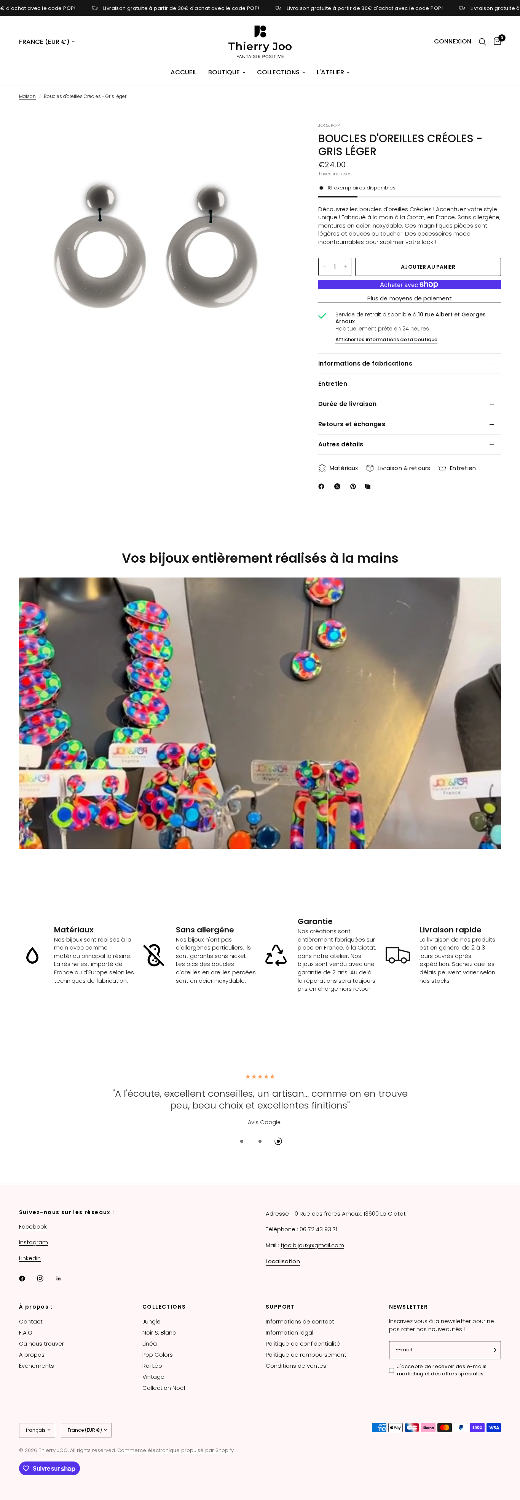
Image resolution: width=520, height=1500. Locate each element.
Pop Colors (157, 1355)
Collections (278, 72)
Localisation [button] (283, 1261)
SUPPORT (280, 1306)
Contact (31, 1321)
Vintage (153, 1377)
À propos (32, 1355)
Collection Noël (163, 1388)
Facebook (33, 1226)
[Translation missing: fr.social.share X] (338, 486)
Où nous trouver (41, 1344)
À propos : (36, 1306)
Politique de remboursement (306, 1355)
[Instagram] (45, 1278)
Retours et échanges (351, 424)
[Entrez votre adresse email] (493, 1350)
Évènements (36, 1366)
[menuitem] (184, 72)
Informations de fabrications (365, 363)
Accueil (184, 72)
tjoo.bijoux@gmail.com (312, 1245)
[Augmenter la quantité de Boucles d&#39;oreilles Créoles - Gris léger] (345, 267)
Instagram (33, 1242)
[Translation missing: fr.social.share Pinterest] (354, 486)
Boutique (224, 72)
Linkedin (30, 1258)
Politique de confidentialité (303, 1344)
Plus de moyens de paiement (409, 298)
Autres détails (340, 444)
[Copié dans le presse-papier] (369, 486)
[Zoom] (279, 139)
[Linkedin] (64, 1278)
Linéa (149, 1344)
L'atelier (330, 72)
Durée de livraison (347, 403)
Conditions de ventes (296, 1366)
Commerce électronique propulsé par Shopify (175, 1450)
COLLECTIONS (164, 1306)
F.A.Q (25, 1332)
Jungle (151, 1321)
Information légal (289, 1332)
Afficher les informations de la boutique (386, 339)
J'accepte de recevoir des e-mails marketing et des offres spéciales (442, 1370)
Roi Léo (152, 1366)
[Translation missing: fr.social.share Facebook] (322, 486)
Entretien (332, 383)
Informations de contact (300, 1321)
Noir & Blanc (159, 1332)
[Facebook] (27, 1278)
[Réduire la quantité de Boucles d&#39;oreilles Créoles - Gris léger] (324, 267)
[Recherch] (482, 42)
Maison (27, 96)
